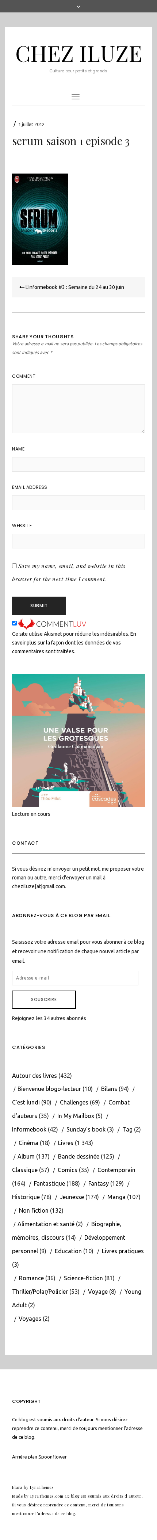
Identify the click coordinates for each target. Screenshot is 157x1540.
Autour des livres (34, 1075)
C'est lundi (26, 1102)
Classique (25, 1170)
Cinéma (28, 1143)
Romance (31, 1278)
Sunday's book (86, 1129)
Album (26, 1156)
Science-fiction (83, 1278)
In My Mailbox (75, 1116)
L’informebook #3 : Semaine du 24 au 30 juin (74, 287)
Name (18, 449)
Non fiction (34, 1210)
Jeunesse (72, 1197)
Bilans (109, 1088)
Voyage (98, 1291)
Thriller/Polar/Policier (40, 1291)
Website (22, 525)
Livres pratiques (123, 1251)
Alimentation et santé (46, 1224)
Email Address (29, 487)
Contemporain (116, 1170)
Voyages (30, 1318)
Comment (23, 376)
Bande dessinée (78, 1156)
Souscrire (44, 999)
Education (68, 1251)
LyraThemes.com (47, 1496)
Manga (116, 1197)
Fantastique (49, 1183)
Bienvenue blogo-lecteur (49, 1088)
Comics (67, 1170)
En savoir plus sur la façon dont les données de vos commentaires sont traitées (74, 642)
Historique (26, 1197)
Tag (127, 1129)
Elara (17, 1487)
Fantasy (98, 1183)
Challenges (74, 1102)
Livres (65, 1143)
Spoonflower (52, 1456)
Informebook (29, 1129)
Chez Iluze (78, 52)
